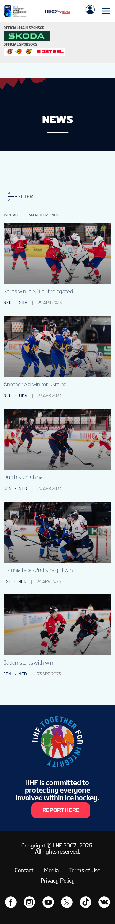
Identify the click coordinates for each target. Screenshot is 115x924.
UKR (23, 395)
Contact (24, 870)
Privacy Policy (58, 880)
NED (8, 302)
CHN (8, 488)
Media (51, 870)
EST (7, 581)
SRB (23, 302)
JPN (7, 674)
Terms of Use (84, 870)
